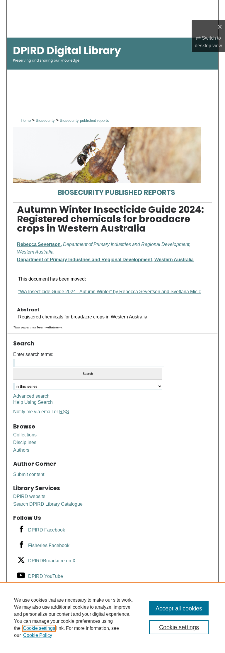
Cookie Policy (37, 635)
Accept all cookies (179, 608)
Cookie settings (39, 628)
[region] (112, 617)
